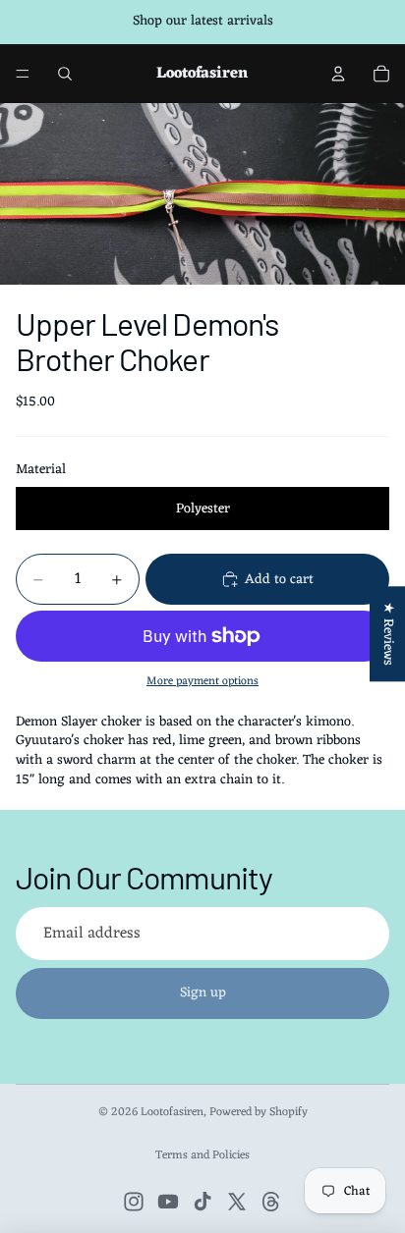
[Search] (65, 73)
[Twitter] (237, 1201)
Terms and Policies (202, 1155)
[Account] (338, 73)
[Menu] (22, 73)
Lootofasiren (172, 1112)
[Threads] (271, 1201)
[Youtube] (168, 1201)
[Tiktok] (202, 1201)
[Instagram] (133, 1201)
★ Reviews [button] (388, 634)
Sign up (203, 993)
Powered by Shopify (258, 1112)
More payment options (202, 681)
